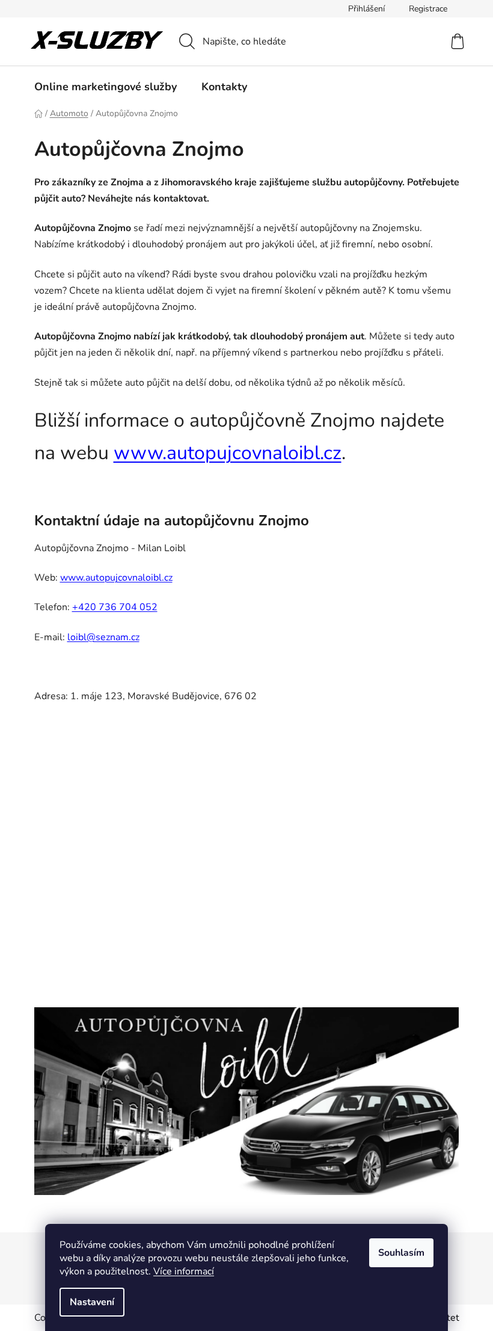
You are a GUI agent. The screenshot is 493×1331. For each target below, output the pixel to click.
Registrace (428, 8)
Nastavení (92, 1302)
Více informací (183, 1271)
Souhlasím (401, 1252)
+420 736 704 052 (115, 607)
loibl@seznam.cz (103, 637)
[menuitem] (105, 86)
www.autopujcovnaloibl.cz (227, 453)
